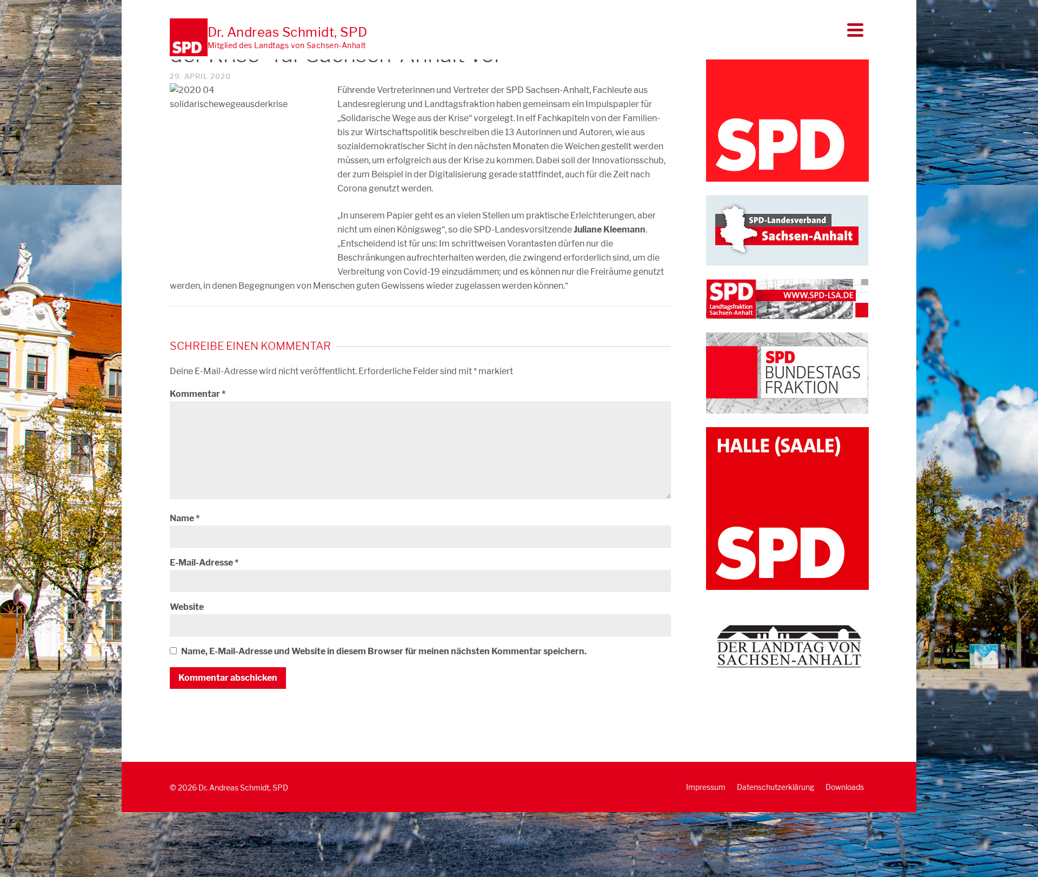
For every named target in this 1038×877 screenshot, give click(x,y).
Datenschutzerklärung (775, 787)
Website (187, 607)
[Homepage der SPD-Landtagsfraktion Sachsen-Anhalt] (787, 298)
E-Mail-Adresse (204, 562)
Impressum (706, 787)
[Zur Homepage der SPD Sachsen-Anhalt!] (787, 229)
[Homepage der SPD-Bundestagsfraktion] (787, 372)
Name (184, 518)
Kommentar (197, 394)
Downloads (845, 787)
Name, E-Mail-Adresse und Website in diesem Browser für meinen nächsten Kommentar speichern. (384, 651)
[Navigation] (855, 29)
